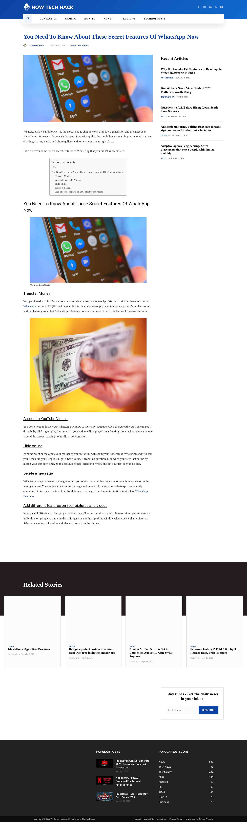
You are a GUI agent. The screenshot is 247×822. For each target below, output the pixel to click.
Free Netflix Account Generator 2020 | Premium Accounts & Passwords (133, 764)
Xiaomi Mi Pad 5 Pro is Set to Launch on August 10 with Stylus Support (151, 652)
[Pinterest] (62, 533)
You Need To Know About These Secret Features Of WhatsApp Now (87, 172)
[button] (28, 19)
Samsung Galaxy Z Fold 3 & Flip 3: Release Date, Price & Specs (213, 651)
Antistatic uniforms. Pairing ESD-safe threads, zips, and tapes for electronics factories (191, 128)
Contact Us (149, 818)
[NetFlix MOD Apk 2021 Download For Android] (104, 780)
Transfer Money (63, 176)
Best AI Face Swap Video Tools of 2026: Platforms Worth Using (186, 90)
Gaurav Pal (134, 661)
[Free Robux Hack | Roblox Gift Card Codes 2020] (104, 796)
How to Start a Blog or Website (199, 818)
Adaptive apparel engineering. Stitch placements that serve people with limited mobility (188, 149)
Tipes (163, 116)
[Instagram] (204, 7)
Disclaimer (162, 818)
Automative (167, 78)
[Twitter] (216, 7)
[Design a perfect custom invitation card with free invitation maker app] (93, 618)
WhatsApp (29, 306)
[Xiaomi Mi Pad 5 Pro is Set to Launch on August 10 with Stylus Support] (154, 618)
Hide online (60, 184)
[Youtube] (222, 7)
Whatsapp (83, 46)
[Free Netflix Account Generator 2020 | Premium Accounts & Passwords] (104, 763)
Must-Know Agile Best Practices (29, 649)
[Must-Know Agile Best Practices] (32, 618)
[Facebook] (199, 7)
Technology (167, 97)
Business (165, 135)
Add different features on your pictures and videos (79, 192)
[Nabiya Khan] (25, 45)
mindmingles (13, 654)
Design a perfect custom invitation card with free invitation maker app (92, 651)
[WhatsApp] (69, 533)
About (138, 818)
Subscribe (208, 710)
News (73, 46)
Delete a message (63, 188)
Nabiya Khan (38, 46)
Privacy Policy (175, 818)
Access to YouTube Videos (67, 180)
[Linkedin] (210, 7)
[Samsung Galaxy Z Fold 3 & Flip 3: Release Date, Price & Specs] (215, 618)
